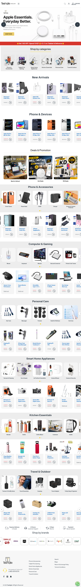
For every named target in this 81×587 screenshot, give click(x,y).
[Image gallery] (9, 60)
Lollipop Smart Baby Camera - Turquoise (66, 400)
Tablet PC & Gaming (34, 563)
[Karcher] (60, 541)
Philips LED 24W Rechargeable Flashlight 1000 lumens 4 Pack (49, 513)
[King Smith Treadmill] (43, 541)
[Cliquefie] (8, 541)
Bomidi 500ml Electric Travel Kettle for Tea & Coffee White (37, 457)
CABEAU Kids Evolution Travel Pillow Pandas (34, 513)
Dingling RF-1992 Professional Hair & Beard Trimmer (7, 344)
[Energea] (17, 541)
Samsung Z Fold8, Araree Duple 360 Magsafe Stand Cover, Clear (64, 229)
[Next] (3, 24)
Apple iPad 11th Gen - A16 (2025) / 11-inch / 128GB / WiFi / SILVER (51, 134)
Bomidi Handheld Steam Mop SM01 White (21, 400)
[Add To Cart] (10, 102)
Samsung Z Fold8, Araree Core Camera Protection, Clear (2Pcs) (21, 97)
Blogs (56, 562)
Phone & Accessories (34, 561)
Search (57, 559)
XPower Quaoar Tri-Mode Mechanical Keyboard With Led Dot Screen (8, 286)
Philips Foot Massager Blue (51, 344)
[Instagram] (7, 577)
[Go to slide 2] (41, 210)
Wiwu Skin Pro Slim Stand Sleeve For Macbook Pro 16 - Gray (51, 286)
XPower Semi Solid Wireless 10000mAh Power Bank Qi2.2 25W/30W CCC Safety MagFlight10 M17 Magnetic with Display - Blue (23, 229)
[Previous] (77, 24)
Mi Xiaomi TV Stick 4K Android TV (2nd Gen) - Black (8, 400)
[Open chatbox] (77, 583)
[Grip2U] (25, 541)
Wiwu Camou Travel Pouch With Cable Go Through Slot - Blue (64, 513)
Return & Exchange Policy (62, 564)
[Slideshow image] (40, 24)
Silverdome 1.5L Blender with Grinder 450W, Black (51, 457)
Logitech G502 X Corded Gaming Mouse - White (66, 286)
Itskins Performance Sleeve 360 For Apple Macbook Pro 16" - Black (37, 286)
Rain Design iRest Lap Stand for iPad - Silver (22, 286)
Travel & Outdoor (40, 471)
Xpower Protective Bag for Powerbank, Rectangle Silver (6, 513)
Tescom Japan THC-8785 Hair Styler (22, 344)
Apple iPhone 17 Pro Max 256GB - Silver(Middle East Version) (37, 134)
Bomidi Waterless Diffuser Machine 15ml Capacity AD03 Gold (36, 400)
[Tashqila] (5, 3)
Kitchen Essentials (41, 415)
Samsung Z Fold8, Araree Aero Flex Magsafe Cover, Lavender (36, 97)
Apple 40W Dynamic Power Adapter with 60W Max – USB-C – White (8, 97)
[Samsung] (69, 541)
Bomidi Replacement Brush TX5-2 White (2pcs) (65, 344)
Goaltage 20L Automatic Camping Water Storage (20, 513)
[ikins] (34, 541)
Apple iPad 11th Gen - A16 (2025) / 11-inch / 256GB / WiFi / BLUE (66, 134)
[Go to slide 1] (39, 210)
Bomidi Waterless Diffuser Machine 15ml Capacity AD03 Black (51, 400)
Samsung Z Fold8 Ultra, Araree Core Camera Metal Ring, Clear (51, 97)
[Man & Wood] (52, 541)
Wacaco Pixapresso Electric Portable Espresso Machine (6, 457)
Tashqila (9, 585)
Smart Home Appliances (40, 358)
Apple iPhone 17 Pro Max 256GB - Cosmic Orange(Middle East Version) (22, 134)
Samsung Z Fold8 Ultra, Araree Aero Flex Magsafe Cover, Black (65, 97)
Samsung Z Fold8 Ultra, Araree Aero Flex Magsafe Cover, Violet (8, 229)
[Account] (69, 3)
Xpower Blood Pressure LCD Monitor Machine (36, 344)
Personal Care (40, 301)
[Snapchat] (11, 577)
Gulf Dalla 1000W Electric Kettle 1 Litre (22, 457)
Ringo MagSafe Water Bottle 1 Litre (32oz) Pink (66, 457)
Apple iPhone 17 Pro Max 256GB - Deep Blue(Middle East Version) (8, 134)
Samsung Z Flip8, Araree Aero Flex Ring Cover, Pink (36, 229)
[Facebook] (4, 577)
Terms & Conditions (60, 567)
